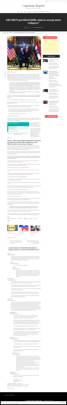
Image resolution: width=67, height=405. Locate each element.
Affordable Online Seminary (38, 11)
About (25, 11)
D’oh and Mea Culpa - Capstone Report (16, 383)
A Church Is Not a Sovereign (53, 60)
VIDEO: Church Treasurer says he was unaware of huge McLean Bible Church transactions (54, 75)
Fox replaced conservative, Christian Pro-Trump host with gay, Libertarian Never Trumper (15, 242)
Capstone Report (33, 5)
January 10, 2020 (23, 113)
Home (18, 11)
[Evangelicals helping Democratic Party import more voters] (24, 228)
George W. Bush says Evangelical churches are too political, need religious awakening (34, 232)
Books (21, 11)
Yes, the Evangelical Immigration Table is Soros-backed (19, 385)
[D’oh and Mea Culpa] (12, 228)
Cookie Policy (16, 403)
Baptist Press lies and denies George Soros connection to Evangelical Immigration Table (33, 242)
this (27, 80)
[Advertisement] (51, 46)
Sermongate (47, 11)
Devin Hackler (12, 372)
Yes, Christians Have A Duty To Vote (54, 90)
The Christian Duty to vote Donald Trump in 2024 (54, 103)
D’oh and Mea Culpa (10, 231)
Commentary (14, 237)
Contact (29, 11)
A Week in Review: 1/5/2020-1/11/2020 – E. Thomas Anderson (19, 384)
